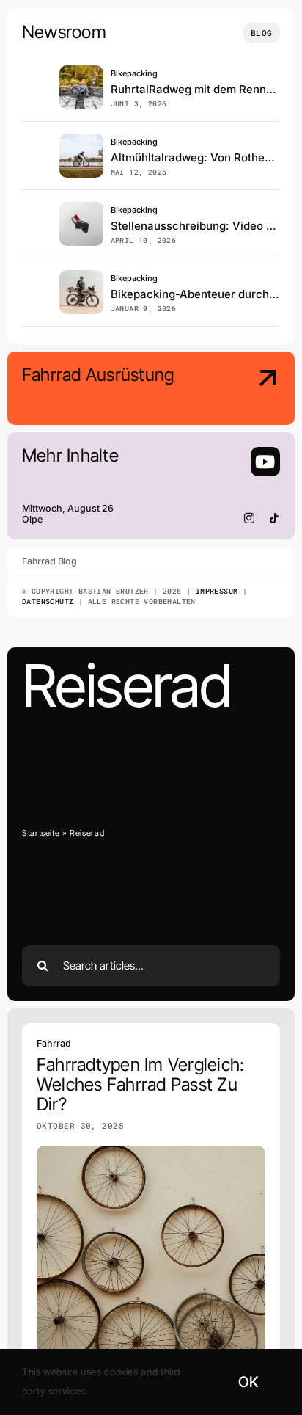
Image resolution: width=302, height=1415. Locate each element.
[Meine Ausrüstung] (251, 389)
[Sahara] (81, 276)
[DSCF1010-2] (81, 140)
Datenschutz (47, 601)
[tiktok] (274, 518)
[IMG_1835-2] (81, 71)
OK (248, 1382)
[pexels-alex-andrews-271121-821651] (81, 208)
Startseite (40, 833)
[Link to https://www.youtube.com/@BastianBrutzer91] (265, 461)
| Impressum (210, 591)
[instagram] (249, 518)
